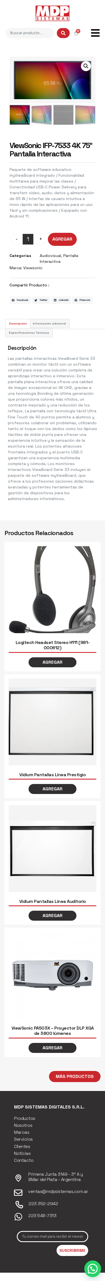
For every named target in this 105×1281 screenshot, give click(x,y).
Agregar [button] (52, 662)
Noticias (22, 1153)
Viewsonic (32, 267)
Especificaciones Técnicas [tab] (29, 332)
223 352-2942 (43, 1204)
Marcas (21, 1132)
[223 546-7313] (18, 1216)
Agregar (62, 239)
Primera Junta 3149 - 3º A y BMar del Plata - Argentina (55, 1176)
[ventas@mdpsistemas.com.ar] (18, 1192)
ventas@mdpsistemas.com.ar (58, 1192)
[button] (86, 66)
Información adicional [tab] (49, 323)
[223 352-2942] (19, 1205)
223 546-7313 (42, 1215)
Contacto (23, 1160)
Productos (24, 1118)
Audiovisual (50, 255)
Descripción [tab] (18, 323)
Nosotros (23, 1125)
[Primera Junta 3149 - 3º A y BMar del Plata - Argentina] (18, 1178)
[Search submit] (63, 33)
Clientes (22, 1146)
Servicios (23, 1139)
